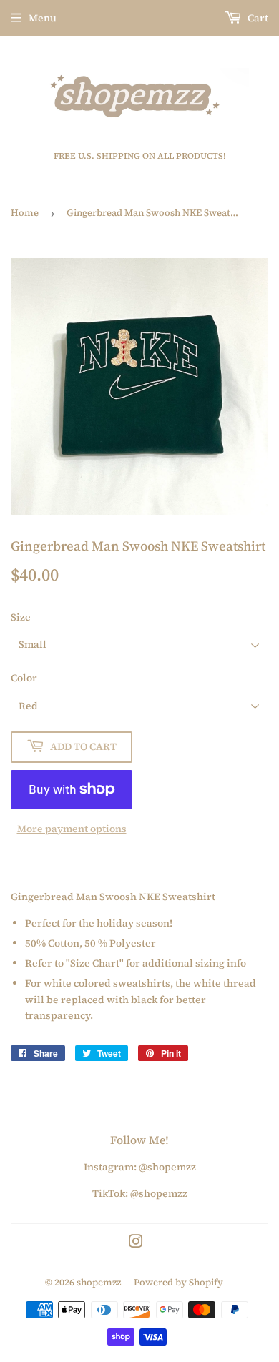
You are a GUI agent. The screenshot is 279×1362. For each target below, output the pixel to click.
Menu (43, 18)
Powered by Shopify (178, 1282)
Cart (256, 18)
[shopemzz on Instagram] (136, 1243)
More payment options (72, 828)
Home (25, 213)
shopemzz (99, 1282)
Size (21, 617)
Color (24, 678)
